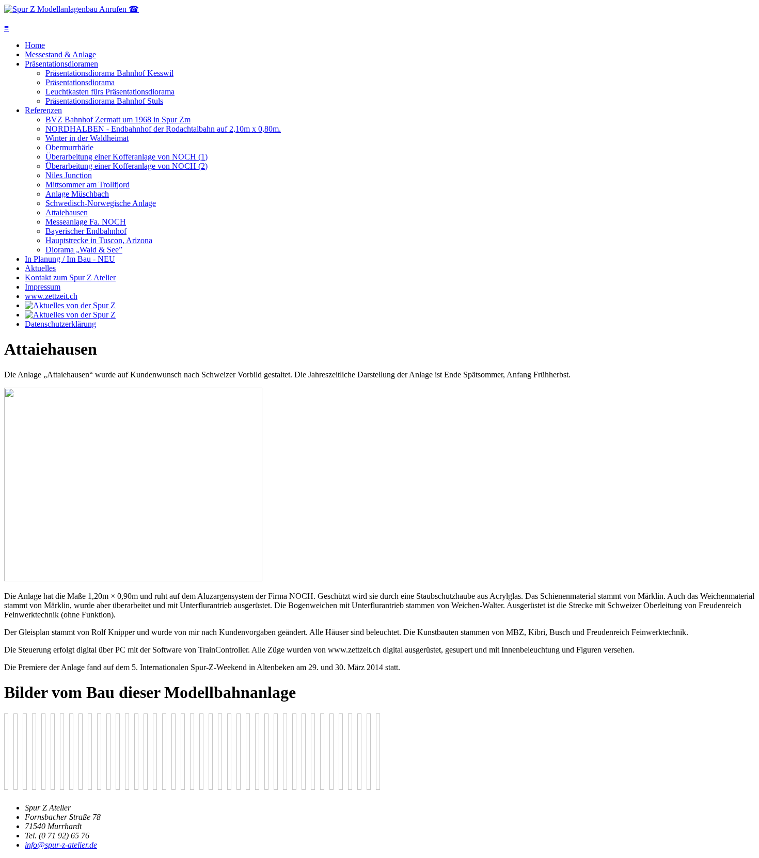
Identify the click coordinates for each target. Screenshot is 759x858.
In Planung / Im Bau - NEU (70, 259)
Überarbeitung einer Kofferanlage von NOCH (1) (126, 156)
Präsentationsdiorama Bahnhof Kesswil (109, 73)
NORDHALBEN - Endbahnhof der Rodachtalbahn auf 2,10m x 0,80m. (163, 128)
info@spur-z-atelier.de (61, 844)
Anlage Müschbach (77, 193)
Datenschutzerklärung (60, 324)
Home (35, 45)
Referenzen (43, 110)
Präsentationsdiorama (80, 82)
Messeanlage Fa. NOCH (85, 221)
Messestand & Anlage (60, 54)
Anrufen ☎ (119, 9)
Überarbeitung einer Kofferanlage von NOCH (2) (126, 166)
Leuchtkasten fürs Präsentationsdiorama (110, 91)
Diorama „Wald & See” (83, 249)
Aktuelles (40, 268)
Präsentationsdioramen (61, 63)
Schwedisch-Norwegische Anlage (100, 203)
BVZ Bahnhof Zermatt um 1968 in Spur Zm (118, 119)
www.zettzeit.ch (51, 296)
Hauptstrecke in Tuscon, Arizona (98, 240)
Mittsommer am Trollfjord (87, 184)
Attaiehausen (66, 212)
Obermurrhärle (69, 147)
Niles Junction (68, 175)
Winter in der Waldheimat (87, 138)
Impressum (42, 286)
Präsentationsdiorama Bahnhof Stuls (104, 101)
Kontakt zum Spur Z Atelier (70, 277)
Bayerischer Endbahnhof (85, 231)
